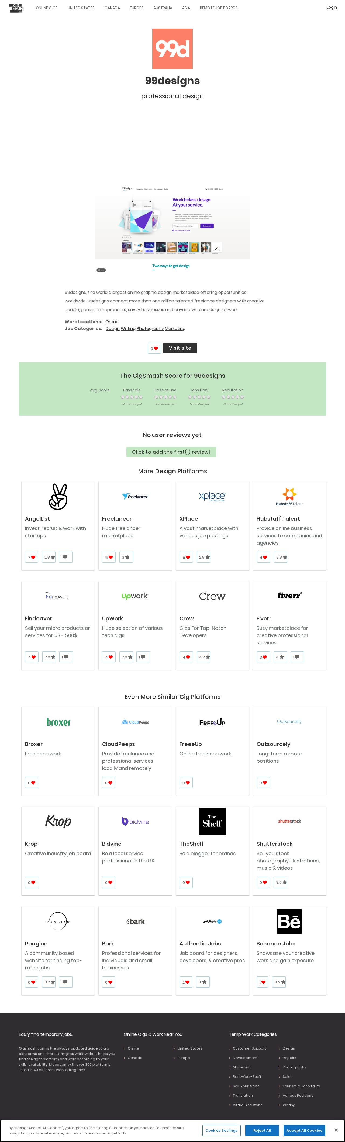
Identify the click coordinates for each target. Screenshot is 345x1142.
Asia (186, 8)
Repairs (289, 1057)
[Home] (17, 8)
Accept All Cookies (304, 1130)
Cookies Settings (221, 1130)
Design (113, 328)
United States (81, 8)
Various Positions (298, 1095)
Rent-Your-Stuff (247, 1076)
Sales (287, 1076)
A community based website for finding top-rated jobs (53, 960)
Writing (128, 328)
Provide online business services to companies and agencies (289, 535)
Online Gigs (47, 8)
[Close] (336, 1130)
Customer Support (249, 1048)
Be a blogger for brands (208, 853)
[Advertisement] (172, 145)
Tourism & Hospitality (301, 1086)
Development (245, 1057)
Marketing (175, 328)
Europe (136, 8)
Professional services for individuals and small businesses (131, 960)
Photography (150, 328)
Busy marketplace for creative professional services (282, 635)
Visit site (180, 348)
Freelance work (43, 753)
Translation (243, 1095)
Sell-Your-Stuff (246, 1086)
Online (112, 322)
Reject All (262, 1130)
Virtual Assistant (247, 1104)
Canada (112, 8)
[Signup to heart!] (156, 348)
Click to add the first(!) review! (171, 452)
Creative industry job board (58, 853)
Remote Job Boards (219, 8)
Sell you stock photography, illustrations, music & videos (288, 860)
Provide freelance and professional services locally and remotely (128, 761)
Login (332, 7)
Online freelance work (205, 753)
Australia (162, 8)
